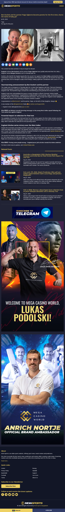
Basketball (4, 473)
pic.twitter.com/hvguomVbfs (37, 104)
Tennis (3, 477)
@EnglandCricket (18, 104)
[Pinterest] (20, 64)
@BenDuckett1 (16, 101)
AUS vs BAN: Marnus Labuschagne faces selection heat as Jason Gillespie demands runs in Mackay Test (43, 190)
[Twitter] (6, 64)
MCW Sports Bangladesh (41, 505)
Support (34, 473)
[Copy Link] (27, 64)
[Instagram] (9, 64)
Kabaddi (34, 470)
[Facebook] (2, 64)
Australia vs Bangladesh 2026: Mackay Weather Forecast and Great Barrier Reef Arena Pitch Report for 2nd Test (43, 155)
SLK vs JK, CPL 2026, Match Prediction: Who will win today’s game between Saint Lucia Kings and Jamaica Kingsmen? (42, 173)
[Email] (13, 64)
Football (3, 475)
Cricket (3, 468)
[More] (30, 64)
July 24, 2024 (25, 107)
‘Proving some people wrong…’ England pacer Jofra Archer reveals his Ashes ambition (35, 142)
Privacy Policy (5, 470)
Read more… (4, 461)
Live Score (35, 475)
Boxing (34, 468)
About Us (35, 477)
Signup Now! (58, 2)
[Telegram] (23, 64)
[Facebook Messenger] (16, 64)
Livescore (49, 510)
